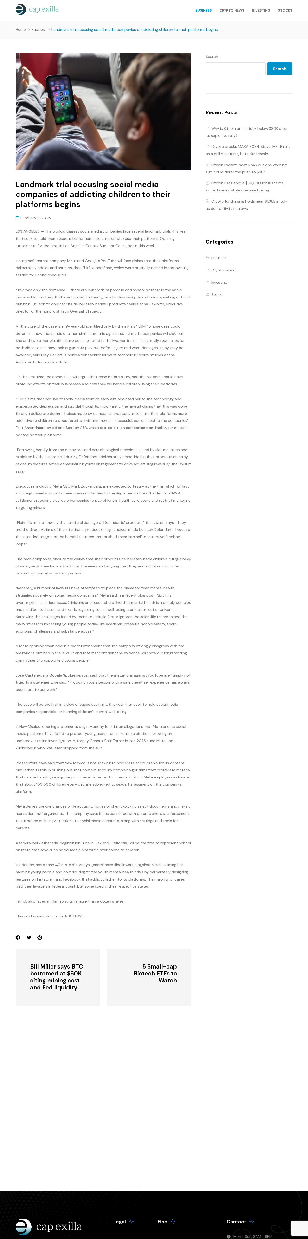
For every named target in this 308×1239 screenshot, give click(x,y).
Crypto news (231, 10)
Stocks (285, 10)
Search (212, 56)
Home (21, 29)
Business (203, 10)
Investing (261, 10)
